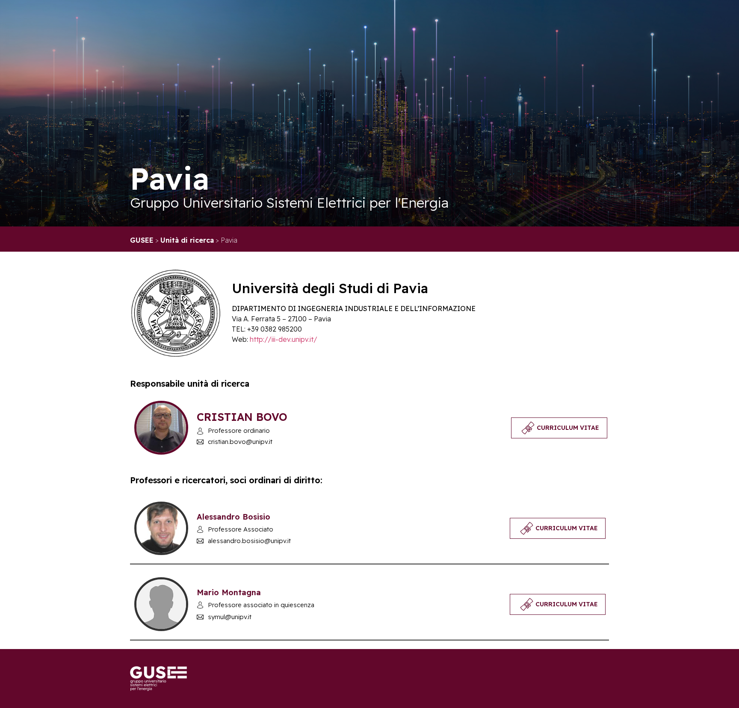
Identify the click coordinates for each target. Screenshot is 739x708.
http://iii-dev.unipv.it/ (283, 339)
